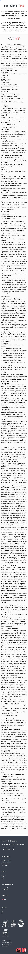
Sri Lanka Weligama (6, 860)
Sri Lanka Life (5, 888)
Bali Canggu (5, 865)
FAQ (3, 878)
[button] (25, 2)
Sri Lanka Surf (5, 889)
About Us (4, 875)
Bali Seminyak (5, 863)
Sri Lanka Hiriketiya (6, 862)
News (3, 876)
